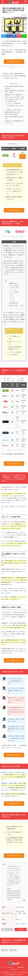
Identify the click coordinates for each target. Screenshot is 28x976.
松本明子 (17, 923)
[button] (24, 456)
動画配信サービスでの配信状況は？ (14, 94)
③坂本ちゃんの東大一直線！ (14, 110)
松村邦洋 (23, 923)
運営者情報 (20, 967)
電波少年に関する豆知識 (11, 114)
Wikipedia (20, 929)
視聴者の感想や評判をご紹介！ (12, 112)
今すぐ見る (22, 156)
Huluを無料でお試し (14, 61)
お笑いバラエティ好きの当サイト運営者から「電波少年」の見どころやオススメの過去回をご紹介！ (14, 99)
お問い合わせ (14, 969)
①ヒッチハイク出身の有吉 (13, 103)
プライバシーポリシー (7, 967)
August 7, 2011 (13, 305)
